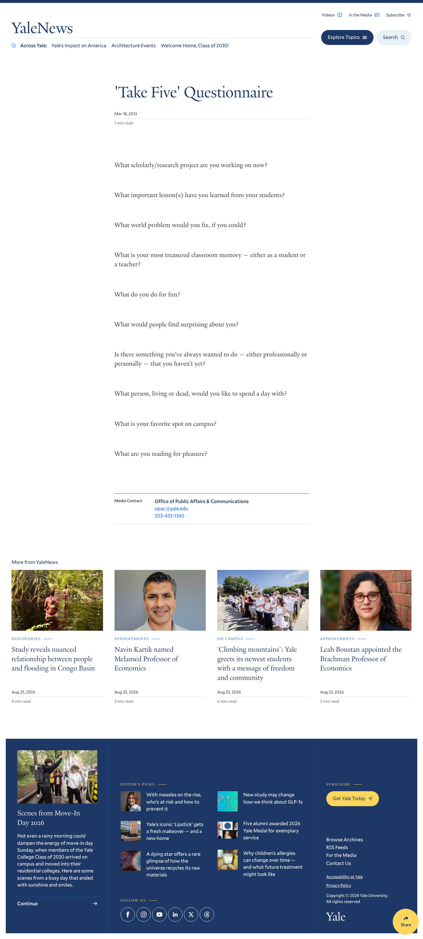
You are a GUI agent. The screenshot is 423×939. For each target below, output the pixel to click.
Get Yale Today (349, 798)
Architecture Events (133, 45)
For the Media (341, 855)
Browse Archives (344, 839)
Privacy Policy (338, 885)
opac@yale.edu (171, 508)
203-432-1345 (169, 515)
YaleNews (42, 29)
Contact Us (338, 863)
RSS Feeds (337, 847)
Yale (336, 918)
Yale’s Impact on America (78, 45)
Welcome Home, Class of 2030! (195, 45)
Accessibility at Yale (344, 876)
